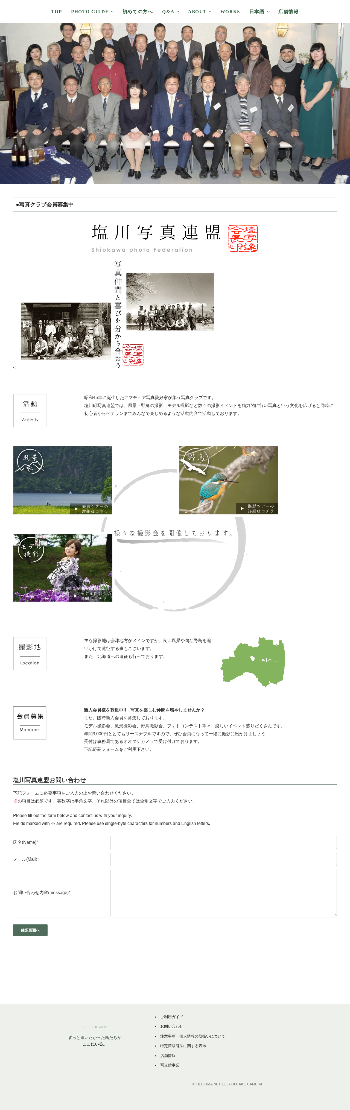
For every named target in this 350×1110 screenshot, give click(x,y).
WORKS (230, 11)
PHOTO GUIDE (90, 11)
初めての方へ (137, 11)
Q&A (168, 11)
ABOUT (197, 11)
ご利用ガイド (171, 1017)
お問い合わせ (171, 1026)
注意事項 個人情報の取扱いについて (192, 1036)
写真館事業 (169, 1065)
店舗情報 (288, 11)
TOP (56, 11)
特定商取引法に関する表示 (183, 1046)
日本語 (257, 11)
